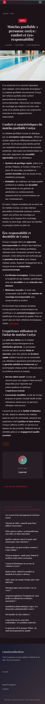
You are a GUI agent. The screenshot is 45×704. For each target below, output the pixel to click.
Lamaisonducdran (13, 651)
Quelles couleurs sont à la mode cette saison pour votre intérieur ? (21, 540)
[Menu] (40, 2)
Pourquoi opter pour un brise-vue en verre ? (20, 589)
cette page (13, 323)
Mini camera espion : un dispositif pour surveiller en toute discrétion (21, 532)
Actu (12, 13)
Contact (5, 689)
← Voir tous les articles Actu (14, 486)
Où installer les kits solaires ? (17, 614)
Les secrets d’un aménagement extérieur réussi (22, 516)
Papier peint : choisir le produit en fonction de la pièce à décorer (19, 572)
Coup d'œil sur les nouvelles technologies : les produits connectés (20, 621)
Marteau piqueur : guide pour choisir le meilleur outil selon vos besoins (22, 556)
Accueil (5, 13)
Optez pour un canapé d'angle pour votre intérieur (22, 580)
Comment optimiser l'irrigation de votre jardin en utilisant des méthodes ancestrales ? (22, 598)
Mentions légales (9, 685)
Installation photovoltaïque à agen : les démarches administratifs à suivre (21, 607)
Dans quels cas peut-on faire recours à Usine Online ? (21, 548)
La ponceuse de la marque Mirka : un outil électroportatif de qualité (21, 629)
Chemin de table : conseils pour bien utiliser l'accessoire (20, 524)
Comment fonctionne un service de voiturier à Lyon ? (20, 564)
